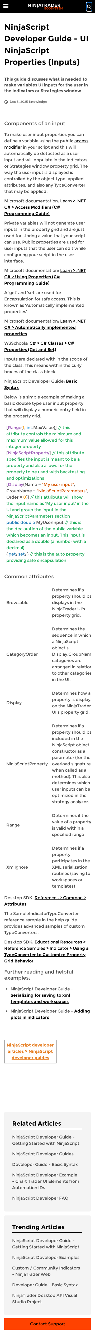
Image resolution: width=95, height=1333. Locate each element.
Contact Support (47, 1323)
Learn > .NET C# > (45, 207)
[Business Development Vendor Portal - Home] (45, 6)
